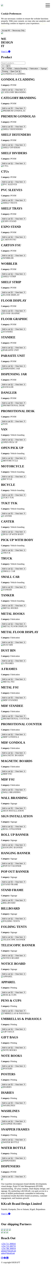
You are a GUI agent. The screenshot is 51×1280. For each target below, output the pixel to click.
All (3, 69)
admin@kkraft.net (8, 1251)
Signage (44, 69)
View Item (19, 90)
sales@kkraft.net (8, 1253)
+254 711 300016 (8, 1244)
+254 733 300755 (8, 1246)
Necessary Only (18, 30)
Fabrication (34, 69)
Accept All (6, 30)
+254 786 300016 (8, 1248)
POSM (9, 69)
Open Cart (14, 71)
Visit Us (4, 51)
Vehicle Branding (20, 69)
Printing (5, 71)
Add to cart (6, 90)
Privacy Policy (27, 1262)
